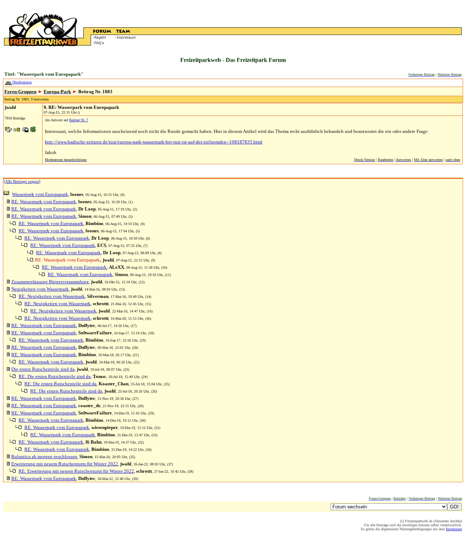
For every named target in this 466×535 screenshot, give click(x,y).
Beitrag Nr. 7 (78, 120)
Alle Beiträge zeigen (22, 181)
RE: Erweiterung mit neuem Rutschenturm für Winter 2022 (76, 471)
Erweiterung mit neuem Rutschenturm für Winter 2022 (64, 464)
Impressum (454, 529)
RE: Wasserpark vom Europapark (43, 201)
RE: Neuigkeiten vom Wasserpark (52, 296)
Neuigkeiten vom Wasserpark (40, 289)
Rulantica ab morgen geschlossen (44, 456)
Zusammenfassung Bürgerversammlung (50, 281)
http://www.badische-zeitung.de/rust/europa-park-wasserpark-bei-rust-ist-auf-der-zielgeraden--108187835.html (153, 142)
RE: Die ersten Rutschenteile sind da (55, 376)
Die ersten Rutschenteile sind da (43, 369)
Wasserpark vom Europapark (40, 194)
